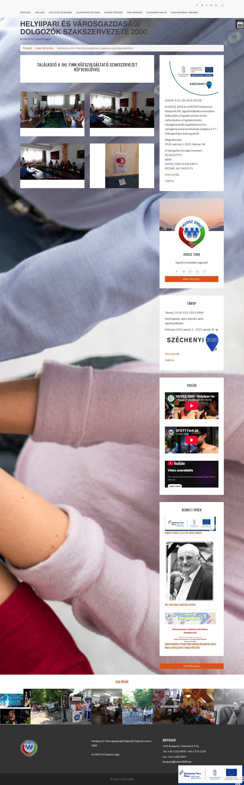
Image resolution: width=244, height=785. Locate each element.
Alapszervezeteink (88, 12)
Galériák (122, 681)
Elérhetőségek (113, 12)
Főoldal (25, 12)
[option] (15, 706)
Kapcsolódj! (191, 278)
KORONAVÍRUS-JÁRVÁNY (184, 12)
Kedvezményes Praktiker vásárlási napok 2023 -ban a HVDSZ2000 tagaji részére (191, 645)
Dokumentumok (156, 12)
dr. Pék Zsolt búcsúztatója (180, 605)
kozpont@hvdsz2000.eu (177, 761)
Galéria (169, 180)
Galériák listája (44, 48)
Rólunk (40, 12)
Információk (172, 174)
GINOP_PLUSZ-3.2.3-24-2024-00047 (183, 533)
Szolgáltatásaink (60, 12)
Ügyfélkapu (192, 666)
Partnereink (134, 12)
